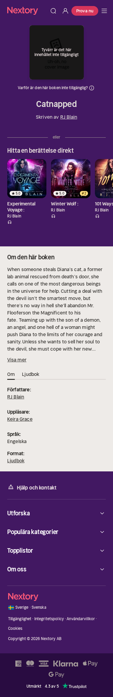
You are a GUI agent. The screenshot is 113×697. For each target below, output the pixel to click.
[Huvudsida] (104, 11)
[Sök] (53, 11)
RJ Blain (68, 117)
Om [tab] (11, 374)
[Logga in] (65, 11)
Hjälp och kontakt (37, 487)
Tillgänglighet (20, 618)
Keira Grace (20, 419)
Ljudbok (15, 461)
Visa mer (17, 360)
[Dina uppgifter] (91, 88)
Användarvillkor (81, 618)
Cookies (15, 628)
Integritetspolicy (49, 618)
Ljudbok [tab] (30, 374)
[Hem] (27, 10)
